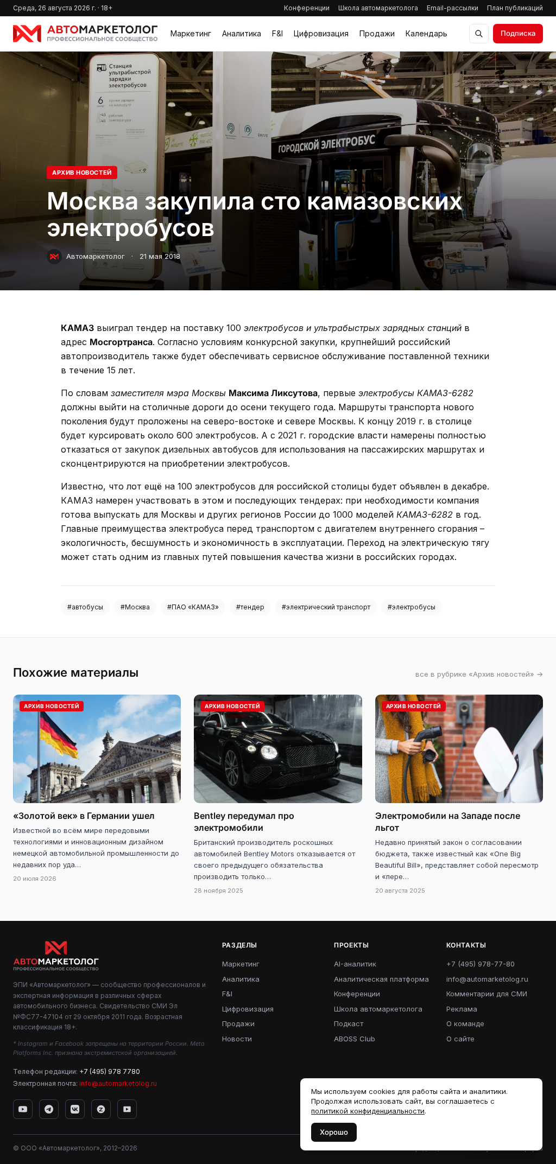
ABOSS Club (354, 1038)
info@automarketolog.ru (118, 1083)
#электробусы (411, 607)
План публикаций (515, 8)
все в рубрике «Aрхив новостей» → (479, 674)
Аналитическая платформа (381, 979)
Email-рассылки (452, 8)
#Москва (135, 607)
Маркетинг (190, 33)
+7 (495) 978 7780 (109, 1071)
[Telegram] (49, 1109)
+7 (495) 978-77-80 (480, 963)
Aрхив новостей (82, 172)
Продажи (377, 33)
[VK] (75, 1109)
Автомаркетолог (95, 256)
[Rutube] (127, 1109)
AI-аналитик (355, 963)
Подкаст (348, 1023)
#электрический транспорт (326, 607)
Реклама (461, 1008)
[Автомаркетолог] (85, 33)
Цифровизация (321, 33)
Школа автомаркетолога (378, 8)
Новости (237, 1038)
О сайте (460, 1038)
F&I (277, 33)
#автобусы (85, 607)
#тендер (250, 607)
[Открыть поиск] (479, 33)
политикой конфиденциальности (368, 1110)
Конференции (307, 8)
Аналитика (241, 33)
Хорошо (334, 1132)
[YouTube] (23, 1109)
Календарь (426, 33)
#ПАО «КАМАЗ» (193, 607)
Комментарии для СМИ (486, 993)
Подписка (518, 33)
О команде (465, 1023)
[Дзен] (101, 1109)
